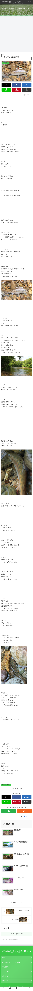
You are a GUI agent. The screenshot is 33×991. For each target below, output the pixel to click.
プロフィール (5, 971)
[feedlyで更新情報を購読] (8, 811)
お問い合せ (5, 980)
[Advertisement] (16, 34)
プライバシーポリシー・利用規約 (11, 962)
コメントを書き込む (16, 934)
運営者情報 (5, 976)
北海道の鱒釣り (6, 784)
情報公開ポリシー (6, 967)
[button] (26, 90)
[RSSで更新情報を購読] (24, 811)
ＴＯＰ (3, 957)
